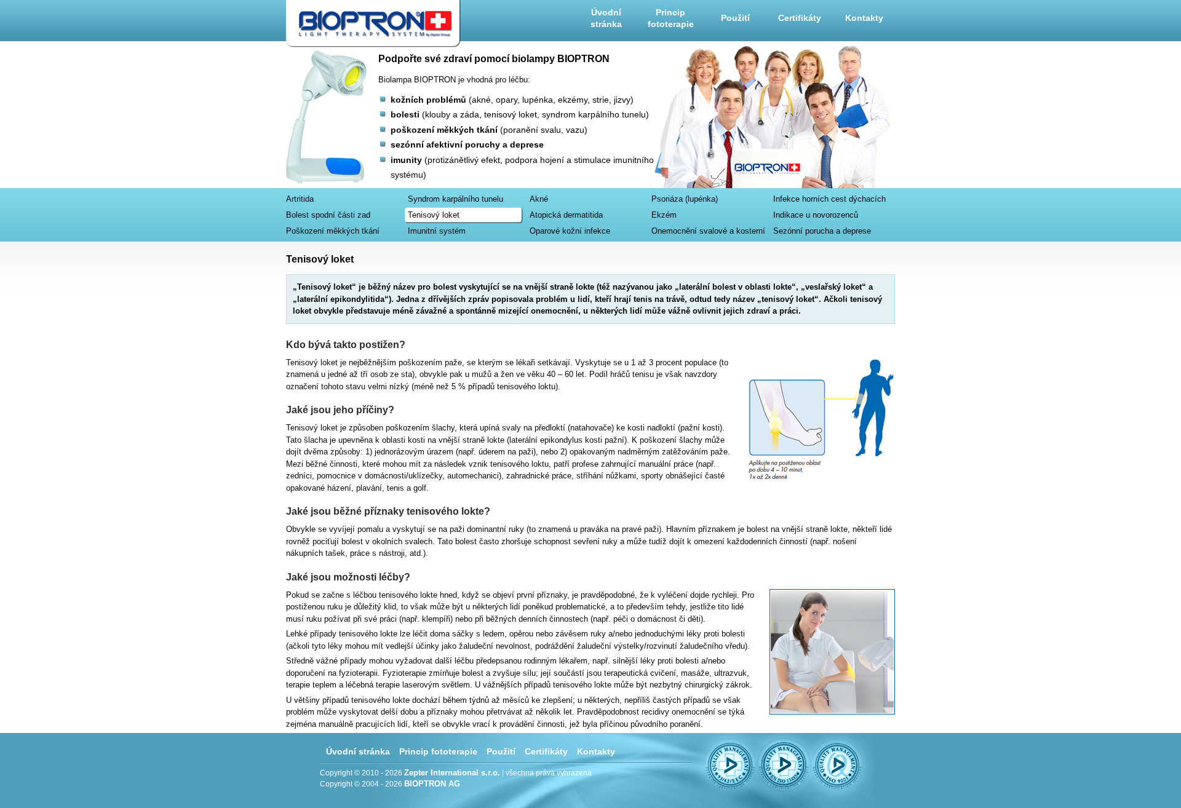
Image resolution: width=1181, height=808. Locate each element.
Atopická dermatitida (566, 215)
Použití (735, 18)
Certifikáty (799, 18)
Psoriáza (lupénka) (684, 199)
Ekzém (664, 215)
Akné (539, 199)
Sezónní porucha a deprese (822, 231)
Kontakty (864, 18)
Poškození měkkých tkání (333, 231)
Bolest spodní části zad (328, 215)
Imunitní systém (437, 231)
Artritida (300, 199)
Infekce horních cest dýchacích (829, 199)
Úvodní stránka (606, 18)
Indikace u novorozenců (815, 215)
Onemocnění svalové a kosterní (708, 231)
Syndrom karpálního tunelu (455, 199)
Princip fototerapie (671, 18)
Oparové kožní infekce (570, 231)
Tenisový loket (433, 215)
